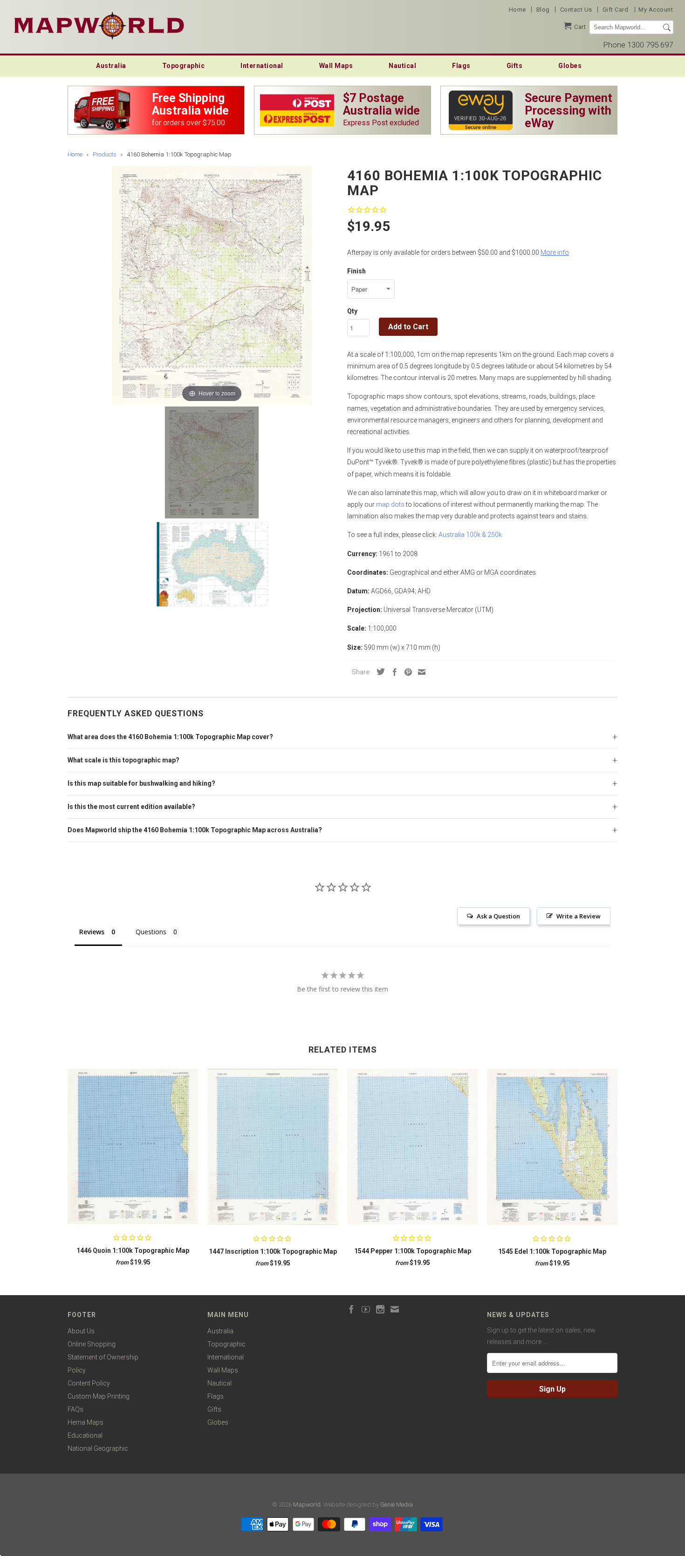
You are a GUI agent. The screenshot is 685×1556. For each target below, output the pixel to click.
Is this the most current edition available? (131, 806)
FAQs (75, 1409)
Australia (111, 65)
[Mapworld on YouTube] (366, 1309)
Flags (461, 65)
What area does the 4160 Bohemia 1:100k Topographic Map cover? (170, 737)
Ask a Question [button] (498, 916)
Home (517, 9)
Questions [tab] (151, 931)
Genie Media (396, 1504)
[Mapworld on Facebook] (351, 1309)
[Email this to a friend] (419, 672)
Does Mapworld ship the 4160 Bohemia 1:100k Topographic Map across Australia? (195, 830)
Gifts (515, 65)
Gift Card (616, 9)
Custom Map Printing (99, 1396)
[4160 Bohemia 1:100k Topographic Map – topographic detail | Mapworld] (212, 564)
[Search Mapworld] (667, 27)
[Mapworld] (99, 24)
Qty (352, 311)
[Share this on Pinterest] (406, 672)
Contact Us (576, 9)
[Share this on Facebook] (392, 672)
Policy (77, 1370)
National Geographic (98, 1448)
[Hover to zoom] (212, 285)
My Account (655, 9)
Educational (85, 1435)
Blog (543, 9)
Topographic (183, 65)
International (261, 65)
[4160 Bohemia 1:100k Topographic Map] (212, 462)
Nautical (402, 65)
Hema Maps (85, 1422)
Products (104, 154)
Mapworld (307, 1504)
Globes (570, 65)
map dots (390, 504)
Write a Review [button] (578, 916)
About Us (81, 1331)
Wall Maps (336, 65)
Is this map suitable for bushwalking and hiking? (141, 783)
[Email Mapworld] (394, 1309)
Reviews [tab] (91, 931)
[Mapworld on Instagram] (380, 1309)
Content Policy (89, 1383)
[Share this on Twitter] (378, 671)
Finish (356, 271)
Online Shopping (92, 1344)
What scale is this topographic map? (123, 760)
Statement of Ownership (103, 1357)
